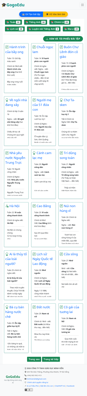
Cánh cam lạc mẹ (42, 155)
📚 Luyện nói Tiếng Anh (43, 29)
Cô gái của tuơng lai (69, 309)
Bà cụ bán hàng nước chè (14, 312)
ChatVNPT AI (60, 386)
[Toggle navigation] (82, 5)
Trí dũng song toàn (68, 155)
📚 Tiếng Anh (35, 22)
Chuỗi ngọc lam (43, 49)
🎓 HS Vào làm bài (55, 14)
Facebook (70, 386)
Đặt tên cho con (46, 386)
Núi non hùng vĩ (67, 208)
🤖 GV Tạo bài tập (31, 14)
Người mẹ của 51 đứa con (42, 105)
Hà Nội (14, 206)
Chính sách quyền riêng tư (37, 382)
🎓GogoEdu (13, 5)
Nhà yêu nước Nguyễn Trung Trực (15, 157)
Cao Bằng (44, 206)
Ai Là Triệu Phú (33, 386)
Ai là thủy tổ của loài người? (16, 259)
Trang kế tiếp (51, 359)
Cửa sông (71, 254)
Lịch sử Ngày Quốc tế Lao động (43, 259)
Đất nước (43, 307)
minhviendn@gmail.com (36, 379)
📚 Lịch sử (14, 29)
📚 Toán (12, 22)
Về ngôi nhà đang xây (16, 102)
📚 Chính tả (59, 22)
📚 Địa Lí (71, 29)
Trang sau (34, 359)
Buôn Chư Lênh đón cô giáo (69, 52)
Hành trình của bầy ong (15, 49)
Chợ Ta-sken (67, 102)
